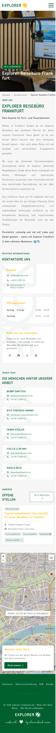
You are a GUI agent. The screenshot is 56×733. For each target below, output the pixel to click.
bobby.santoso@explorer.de (21, 396)
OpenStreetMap (39, 673)
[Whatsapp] (27, 355)
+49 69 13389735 (18, 457)
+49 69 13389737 (18, 438)
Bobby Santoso (16, 391)
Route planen (15, 665)
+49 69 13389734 (18, 419)
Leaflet (27, 673)
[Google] (36, 355)
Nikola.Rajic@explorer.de (20, 472)
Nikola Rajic (14, 468)
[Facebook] (18, 355)
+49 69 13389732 (18, 476)
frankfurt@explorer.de (19, 276)
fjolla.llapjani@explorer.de (21, 453)
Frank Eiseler (15, 430)
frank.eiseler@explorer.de (20, 434)
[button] (3, 556)
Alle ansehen (41, 495)
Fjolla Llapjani (17, 449)
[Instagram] (10, 355)
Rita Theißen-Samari (20, 410)
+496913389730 (17, 280)
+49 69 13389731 (18, 400)
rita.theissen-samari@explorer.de (24, 415)
